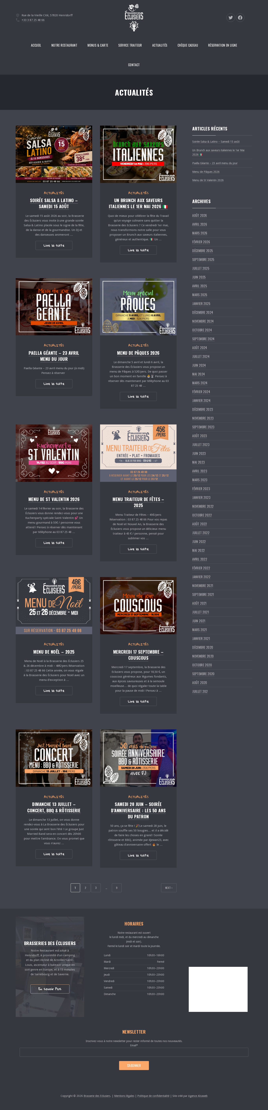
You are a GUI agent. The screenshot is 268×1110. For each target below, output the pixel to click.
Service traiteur (130, 45)
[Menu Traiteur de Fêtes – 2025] (138, 453)
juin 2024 (199, 365)
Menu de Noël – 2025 (53, 652)
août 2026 (199, 215)
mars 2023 (199, 480)
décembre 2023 (202, 409)
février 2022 (201, 568)
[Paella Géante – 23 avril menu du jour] (54, 307)
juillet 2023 (200, 444)
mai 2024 (198, 374)
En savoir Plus (49, 989)
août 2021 (199, 603)
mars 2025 (199, 294)
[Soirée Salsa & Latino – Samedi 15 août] (54, 154)
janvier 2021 (201, 638)
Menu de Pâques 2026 (138, 353)
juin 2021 (198, 621)
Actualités (159, 45)
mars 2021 (199, 629)
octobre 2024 (202, 330)
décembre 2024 (202, 312)
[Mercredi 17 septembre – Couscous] (138, 605)
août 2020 (199, 682)
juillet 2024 (201, 356)
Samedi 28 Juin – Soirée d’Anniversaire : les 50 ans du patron (138, 810)
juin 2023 (199, 453)
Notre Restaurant (64, 45)
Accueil (36, 45)
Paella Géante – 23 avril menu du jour (54, 356)
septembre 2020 (203, 673)
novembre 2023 (202, 418)
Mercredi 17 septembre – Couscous (138, 655)
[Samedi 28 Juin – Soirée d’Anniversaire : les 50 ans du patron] (138, 758)
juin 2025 (199, 277)
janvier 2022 (201, 576)
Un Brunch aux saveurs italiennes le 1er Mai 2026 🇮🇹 (138, 203)
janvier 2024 (201, 400)
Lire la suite (54, 245)
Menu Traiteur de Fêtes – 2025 (138, 502)
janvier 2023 (201, 497)
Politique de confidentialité (153, 1095)
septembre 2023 (203, 427)
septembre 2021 (203, 594)
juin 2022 (199, 541)
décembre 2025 (202, 250)
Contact (134, 64)
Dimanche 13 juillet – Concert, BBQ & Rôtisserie (54, 807)
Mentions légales (124, 1095)
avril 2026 (199, 224)
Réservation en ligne (222, 45)
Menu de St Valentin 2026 (53, 499)
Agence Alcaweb (198, 1095)
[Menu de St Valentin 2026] (54, 453)
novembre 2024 (203, 321)
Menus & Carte (98, 45)
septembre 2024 (203, 339)
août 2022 (199, 524)
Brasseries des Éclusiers (50, 943)
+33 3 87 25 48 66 (33, 20)
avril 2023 (199, 471)
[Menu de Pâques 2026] (138, 307)
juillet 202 (200, 691)
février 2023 (201, 488)
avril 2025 (199, 286)
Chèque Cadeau (188, 45)
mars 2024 (200, 383)
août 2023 (199, 435)
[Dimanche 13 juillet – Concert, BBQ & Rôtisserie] (54, 758)
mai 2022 (198, 550)
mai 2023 (198, 462)
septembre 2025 (203, 259)
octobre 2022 (202, 515)
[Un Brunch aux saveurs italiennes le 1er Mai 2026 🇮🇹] (138, 154)
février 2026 (201, 242)
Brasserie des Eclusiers (97, 1095)
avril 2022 (199, 559)
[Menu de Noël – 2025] (54, 605)
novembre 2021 (202, 585)
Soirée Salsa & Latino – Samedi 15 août (54, 203)
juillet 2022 (200, 532)
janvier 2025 (201, 303)
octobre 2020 (202, 665)
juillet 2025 (200, 268)
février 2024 (201, 391)
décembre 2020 (202, 647)
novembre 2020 (203, 656)
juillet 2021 (200, 612)
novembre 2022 (202, 506)
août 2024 (199, 347)
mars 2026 (199, 233)
